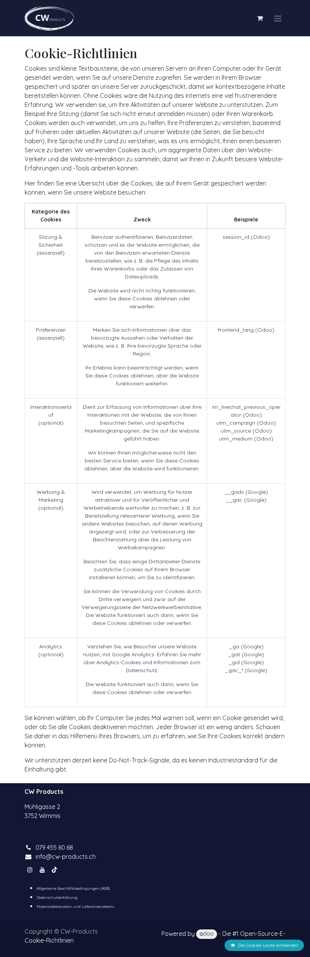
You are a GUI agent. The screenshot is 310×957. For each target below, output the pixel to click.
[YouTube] (42, 869)
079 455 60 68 (54, 847)
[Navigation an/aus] (277, 18)
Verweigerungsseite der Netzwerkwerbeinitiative (141, 607)
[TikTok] (54, 869)
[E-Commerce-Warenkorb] (259, 18)
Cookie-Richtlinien (49, 940)
